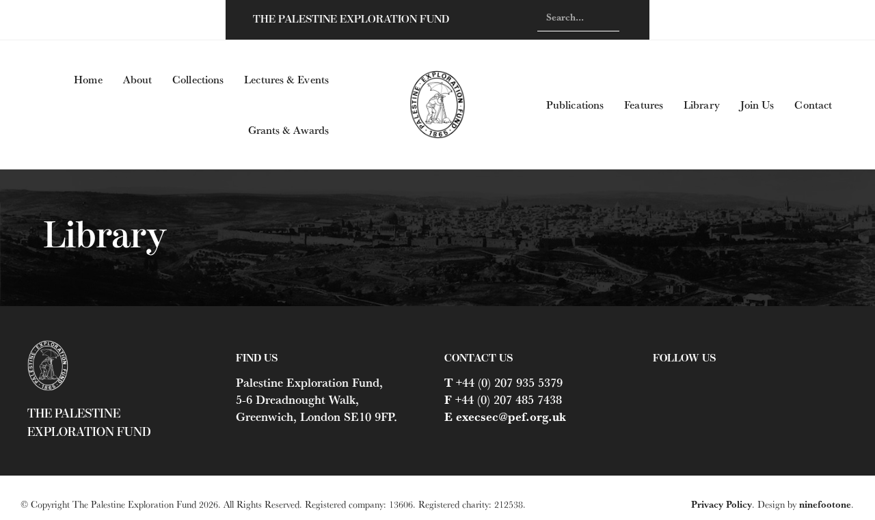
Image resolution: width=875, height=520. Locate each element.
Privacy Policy (721, 504)
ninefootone (825, 504)
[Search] (606, 17)
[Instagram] (709, 380)
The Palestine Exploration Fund (351, 19)
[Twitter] (684, 380)
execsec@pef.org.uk (511, 416)
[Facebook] (660, 380)
